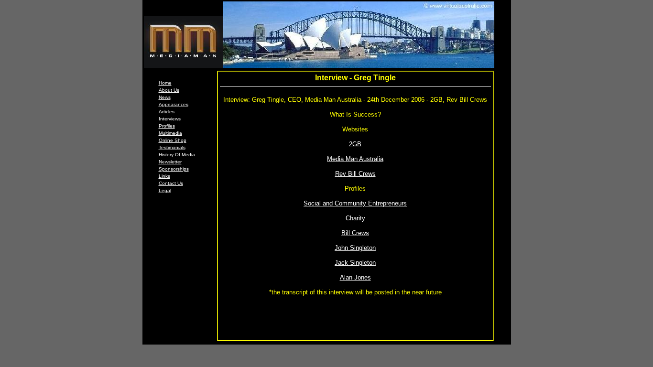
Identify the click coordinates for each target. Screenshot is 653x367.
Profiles (167, 126)
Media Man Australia (355, 158)
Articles (166, 111)
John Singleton (355, 247)
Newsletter (170, 161)
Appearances (173, 104)
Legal (165, 190)
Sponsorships (174, 169)
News (165, 97)
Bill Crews (355, 233)
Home (165, 83)
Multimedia (170, 133)
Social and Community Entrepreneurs (355, 203)
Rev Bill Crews (355, 173)
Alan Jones (355, 277)
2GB (355, 144)
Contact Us (171, 183)
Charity (355, 218)
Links (164, 176)
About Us (169, 90)
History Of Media (177, 154)
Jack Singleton (355, 262)
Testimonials (172, 147)
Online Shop (172, 140)
